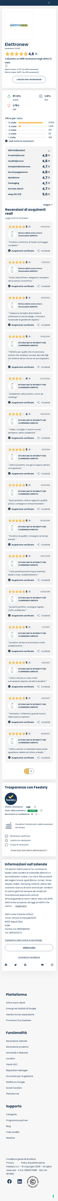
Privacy (10, 1162)
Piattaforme (12, 1093)
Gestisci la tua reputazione (20, 1014)
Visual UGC (12, 1064)
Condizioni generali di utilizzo (21, 1159)
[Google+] (25, 965)
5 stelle (12, 122)
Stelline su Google (15, 1082)
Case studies (12, 1132)
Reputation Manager (17, 1070)
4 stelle (12, 126)
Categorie (11, 1114)
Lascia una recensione (29, 79)
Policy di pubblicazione (33, 1162)
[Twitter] (15, 965)
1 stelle (12, 137)
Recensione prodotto (17, 1046)
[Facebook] (6, 965)
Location (10, 1058)
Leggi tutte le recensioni (16, 218)
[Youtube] (42, 965)
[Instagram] (52, 965)
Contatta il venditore (29, 957)
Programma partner (17, 1120)
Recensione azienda (16, 1041)
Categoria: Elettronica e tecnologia (23, 940)
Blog (8, 1126)
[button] (29, 826)
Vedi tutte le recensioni (21, 141)
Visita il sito (29, 947)
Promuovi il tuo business (18, 1020)
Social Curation (14, 1087)
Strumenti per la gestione (19, 1076)
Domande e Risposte (17, 1052)
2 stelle (12, 133)
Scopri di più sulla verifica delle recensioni (28, 850)
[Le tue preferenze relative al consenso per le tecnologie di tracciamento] (53, 1196)
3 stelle (12, 130)
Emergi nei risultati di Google (21, 1008)
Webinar (10, 1137)
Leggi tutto (21, 906)
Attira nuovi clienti (15, 1002)
